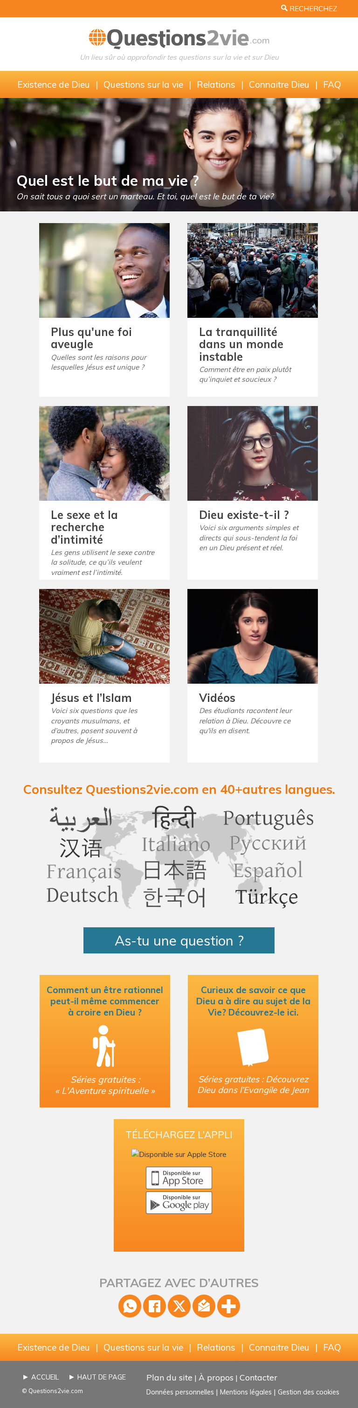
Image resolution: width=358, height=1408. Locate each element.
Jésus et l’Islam (91, 698)
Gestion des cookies (308, 1392)
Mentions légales (246, 1392)
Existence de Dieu (53, 84)
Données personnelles (180, 1392)
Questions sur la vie (143, 84)
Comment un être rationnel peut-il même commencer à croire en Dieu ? (105, 1001)
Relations (216, 84)
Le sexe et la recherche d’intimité (84, 527)
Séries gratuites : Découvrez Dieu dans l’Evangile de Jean (253, 1084)
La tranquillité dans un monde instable (241, 344)
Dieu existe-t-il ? (244, 515)
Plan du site (169, 1377)
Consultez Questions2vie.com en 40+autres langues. (179, 789)
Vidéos (217, 698)
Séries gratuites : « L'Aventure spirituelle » (105, 1085)
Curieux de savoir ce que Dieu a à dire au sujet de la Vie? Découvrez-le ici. (253, 1001)
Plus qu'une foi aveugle (91, 338)
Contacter (258, 1377)
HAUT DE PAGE (101, 1377)
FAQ (332, 84)
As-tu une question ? (179, 940)
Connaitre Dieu (279, 84)
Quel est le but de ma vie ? (107, 180)
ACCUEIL (45, 1377)
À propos (216, 1377)
